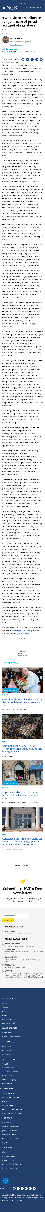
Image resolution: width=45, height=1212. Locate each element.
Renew (32, 7)
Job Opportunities (9, 1131)
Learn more (32, 51)
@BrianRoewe (23, 633)
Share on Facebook (27, 59)
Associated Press (31, 802)
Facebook (22, 1188)
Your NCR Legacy (9, 1080)
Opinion (5, 1015)
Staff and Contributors (11, 1164)
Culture (5, 1011)
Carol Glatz (7, 710)
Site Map (39, 1195)
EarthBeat (6, 1033)
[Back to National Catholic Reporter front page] (12, 8)
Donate (27, 7)
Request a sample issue (11, 1113)
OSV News (18, 849)
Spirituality (7, 1019)
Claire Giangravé (8, 756)
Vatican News (10, 690)
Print (41, 59)
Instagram (30, 1188)
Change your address (11, 1139)
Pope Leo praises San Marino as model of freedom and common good (20, 795)
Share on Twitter (32, 59)
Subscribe (39, 7)
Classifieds (6, 1046)
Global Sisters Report (11, 1037)
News (4, 29)
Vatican (5, 695)
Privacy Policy (8, 1160)
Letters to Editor (9, 1135)
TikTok (34, 1188)
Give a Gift (6, 1101)
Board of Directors (9, 1168)
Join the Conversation (10, 49)
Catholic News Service (19, 710)
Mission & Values (9, 1156)
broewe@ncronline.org (22, 630)
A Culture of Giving (10, 1072)
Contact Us (6, 1123)
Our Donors (7, 1084)
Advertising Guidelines (9, 1195)
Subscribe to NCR (9, 1093)
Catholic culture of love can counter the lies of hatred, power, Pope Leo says (22, 702)
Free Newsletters (9, 1105)
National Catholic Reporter (5, 1180)
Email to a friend (36, 59)
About (4, 1152)
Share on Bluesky (22, 59)
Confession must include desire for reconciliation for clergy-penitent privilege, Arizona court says (22, 841)
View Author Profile (16, 45)
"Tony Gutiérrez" (8, 849)
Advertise (6, 1054)
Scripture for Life (9, 1023)
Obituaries (6, 1050)
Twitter (18, 1188)
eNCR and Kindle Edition (12, 1109)
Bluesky (14, 1188)
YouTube (26, 1188)
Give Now (6, 1064)
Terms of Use (21, 1195)
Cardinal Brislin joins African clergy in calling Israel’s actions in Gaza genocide (22, 749)
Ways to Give (7, 1076)
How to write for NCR (11, 1127)
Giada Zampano (7, 802)
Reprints (5, 1143)
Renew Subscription (10, 1097)
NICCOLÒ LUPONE (19, 802)
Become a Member (9, 1068)
